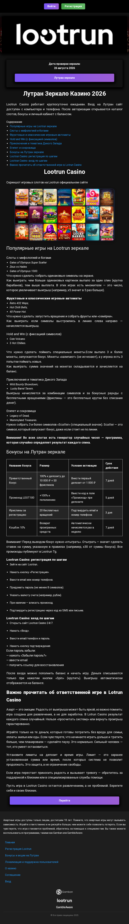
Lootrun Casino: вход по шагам (28, 160)
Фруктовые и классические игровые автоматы (40, 134)
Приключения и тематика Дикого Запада (36, 143)
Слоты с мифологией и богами (29, 130)
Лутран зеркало (64, 77)
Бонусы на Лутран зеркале (27, 152)
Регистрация (73, 6)
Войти (51, 6)
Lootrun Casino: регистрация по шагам (33, 156)
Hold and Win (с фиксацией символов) (33, 139)
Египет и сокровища (23, 147)
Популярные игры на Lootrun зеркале (33, 126)
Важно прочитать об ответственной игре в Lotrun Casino (46, 164)
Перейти (64, 800)
